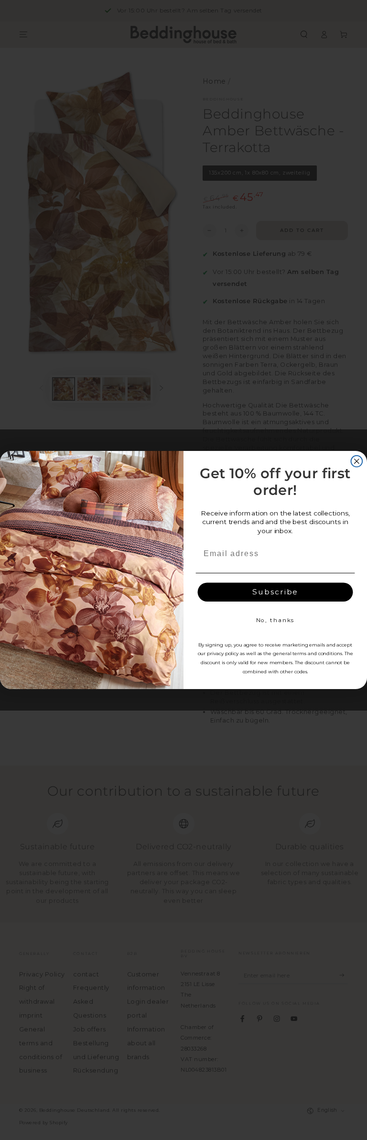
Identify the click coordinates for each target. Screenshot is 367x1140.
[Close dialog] (357, 461)
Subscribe (275, 591)
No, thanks (275, 620)
